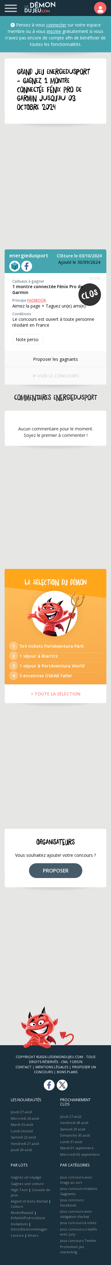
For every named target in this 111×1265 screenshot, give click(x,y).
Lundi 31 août (71, 1141)
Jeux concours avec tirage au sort (76, 1180)
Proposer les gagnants (55, 359)
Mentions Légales (51, 1067)
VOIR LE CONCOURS (57, 376)
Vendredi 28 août (74, 1122)
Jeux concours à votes (78, 1222)
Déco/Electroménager (29, 1229)
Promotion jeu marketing (72, 1249)
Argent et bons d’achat (29, 1201)
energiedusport (28, 255)
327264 (94, 278)
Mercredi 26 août (25, 1118)
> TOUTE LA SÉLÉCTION (55, 694)
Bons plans (67, 1072)
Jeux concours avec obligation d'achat (76, 1214)
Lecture (17, 1235)
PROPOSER (55, 870)
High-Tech (19, 1189)
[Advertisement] (55, 186)
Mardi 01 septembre (77, 1148)
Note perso (27, 339)
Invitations (19, 1224)
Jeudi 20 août (21, 1149)
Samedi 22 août (23, 1137)
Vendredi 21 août (25, 1143)
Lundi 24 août (22, 1131)
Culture (17, 1206)
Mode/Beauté (22, 1212)
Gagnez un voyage (26, 1177)
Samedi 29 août (72, 1129)
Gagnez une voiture (27, 1183)
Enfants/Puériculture (28, 1217)
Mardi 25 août (22, 1124)
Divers (33, 1235)
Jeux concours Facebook (72, 1202)
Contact (23, 1067)
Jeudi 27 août (21, 1112)
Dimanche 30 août (75, 1135)
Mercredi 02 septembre (80, 1154)
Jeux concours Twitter (78, 1240)
